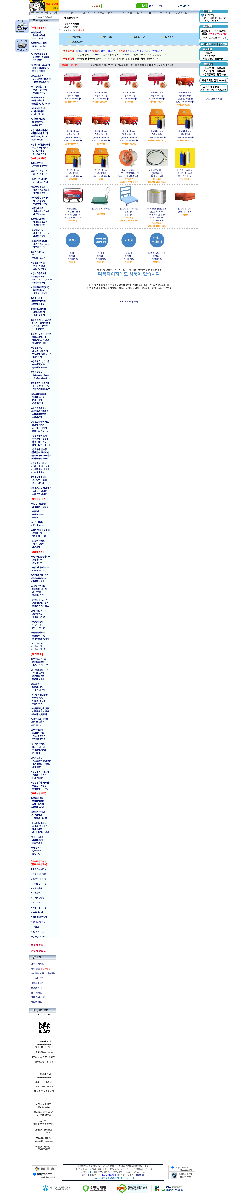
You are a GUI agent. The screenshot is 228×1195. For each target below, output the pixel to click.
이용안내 (140, 1175)
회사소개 (86, 1175)
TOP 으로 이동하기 (129, 301)
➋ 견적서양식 (155, 6)
